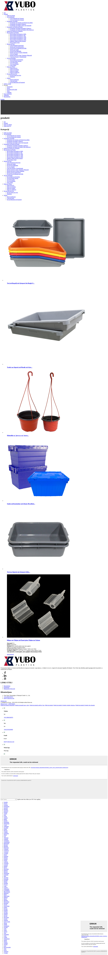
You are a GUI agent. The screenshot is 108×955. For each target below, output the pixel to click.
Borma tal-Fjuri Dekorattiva (17, 47)
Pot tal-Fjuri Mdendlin (15, 51)
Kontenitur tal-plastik (12, 21)
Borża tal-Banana (14, 79)
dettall (12, 654)
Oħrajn (8, 78)
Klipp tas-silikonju (14, 72)
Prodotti (6, 14)
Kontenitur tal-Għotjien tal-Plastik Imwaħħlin (21, 22)
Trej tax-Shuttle (14, 54)
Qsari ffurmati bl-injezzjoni (17, 45)
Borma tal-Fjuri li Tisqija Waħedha (18, 52)
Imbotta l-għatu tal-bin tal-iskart (18, 41)
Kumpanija (9, 86)
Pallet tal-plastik (11, 15)
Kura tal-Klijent (8, 94)
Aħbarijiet (6, 95)
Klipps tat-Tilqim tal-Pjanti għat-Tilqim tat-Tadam (23, 640)
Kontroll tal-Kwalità (12, 89)
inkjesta (9, 654)
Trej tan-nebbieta (14, 64)
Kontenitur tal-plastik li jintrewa (18, 24)
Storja (8, 88)
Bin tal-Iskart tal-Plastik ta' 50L (18, 35)
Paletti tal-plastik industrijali (7, 705)
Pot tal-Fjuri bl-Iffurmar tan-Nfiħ (18, 48)
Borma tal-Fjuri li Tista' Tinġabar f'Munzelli (21, 55)
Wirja (8, 91)
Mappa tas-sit (4, 704)
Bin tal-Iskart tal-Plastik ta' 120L (18, 38)
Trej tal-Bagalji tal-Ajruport (17, 18)
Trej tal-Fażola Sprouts (15, 61)
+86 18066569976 (8, 697)
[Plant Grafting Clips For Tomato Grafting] (38, 637)
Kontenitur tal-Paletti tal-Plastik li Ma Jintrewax (22, 30)
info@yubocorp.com (9, 698)
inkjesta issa (4, 701)
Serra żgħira (13, 65)
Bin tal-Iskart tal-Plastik (13, 32)
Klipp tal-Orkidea (14, 69)
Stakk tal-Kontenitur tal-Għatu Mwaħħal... (21, 504)
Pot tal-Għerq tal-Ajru (15, 75)
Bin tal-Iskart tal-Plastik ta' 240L (18, 39)
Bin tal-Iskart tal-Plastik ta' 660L (18, 34)
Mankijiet (12, 76)
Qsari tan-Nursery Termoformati (18, 57)
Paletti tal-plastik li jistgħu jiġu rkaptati (85, 705)
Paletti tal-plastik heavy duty (22, 705)
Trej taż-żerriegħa (11, 58)
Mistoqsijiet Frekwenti (9, 688)
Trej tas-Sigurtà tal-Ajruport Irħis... (18, 572)
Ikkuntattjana (7, 96)
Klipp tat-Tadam (14, 71)
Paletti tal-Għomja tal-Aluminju (15, 31)
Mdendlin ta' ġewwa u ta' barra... (18, 435)
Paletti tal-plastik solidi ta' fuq (37, 705)
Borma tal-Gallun (14, 49)
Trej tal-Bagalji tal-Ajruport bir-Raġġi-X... (21, 283)
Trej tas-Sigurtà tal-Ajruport (17, 20)
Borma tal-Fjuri (11, 44)
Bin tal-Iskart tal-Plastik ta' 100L (18, 37)
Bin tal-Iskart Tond (15, 42)
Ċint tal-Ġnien (13, 81)
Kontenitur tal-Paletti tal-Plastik (15, 27)
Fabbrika (9, 92)
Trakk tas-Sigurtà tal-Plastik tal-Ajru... (19, 367)
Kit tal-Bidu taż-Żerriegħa (16, 59)
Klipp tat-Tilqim (11, 66)
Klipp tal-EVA (13, 68)
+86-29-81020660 (8, 729)
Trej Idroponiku (14, 62)
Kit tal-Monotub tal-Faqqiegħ (17, 82)
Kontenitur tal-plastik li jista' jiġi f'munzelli (20, 25)
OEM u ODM (7, 84)
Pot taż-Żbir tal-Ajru (12, 74)
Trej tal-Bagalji (10, 17)
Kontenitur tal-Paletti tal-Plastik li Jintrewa (20, 28)
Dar (5, 12)
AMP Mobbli (11, 704)
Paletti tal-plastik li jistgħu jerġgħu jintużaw (64, 705)
